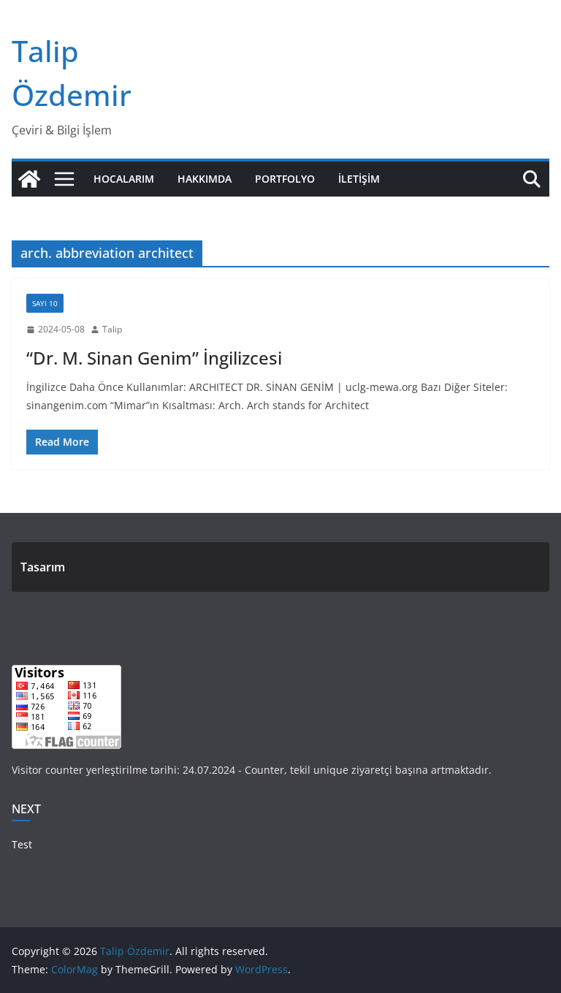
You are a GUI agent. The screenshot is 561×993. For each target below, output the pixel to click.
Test (22, 844)
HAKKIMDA (205, 179)
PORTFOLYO (285, 179)
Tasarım (42, 567)
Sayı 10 (45, 303)
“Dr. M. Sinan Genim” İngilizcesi (154, 358)
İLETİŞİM (359, 179)
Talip (112, 329)
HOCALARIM (124, 179)
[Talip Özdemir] (29, 179)
